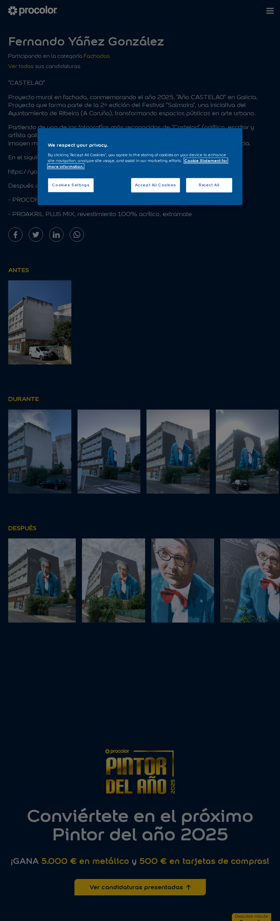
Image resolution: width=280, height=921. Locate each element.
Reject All (209, 185)
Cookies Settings (70, 185)
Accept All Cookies (155, 185)
